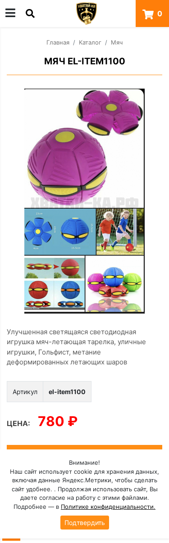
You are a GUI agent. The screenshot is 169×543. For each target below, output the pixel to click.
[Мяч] (84, 201)
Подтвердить (84, 522)
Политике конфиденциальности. (108, 506)
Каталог (90, 42)
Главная (57, 42)
